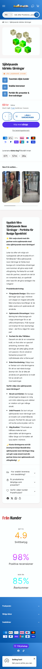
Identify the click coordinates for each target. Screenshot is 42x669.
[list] (21, 187)
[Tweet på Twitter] (11, 498)
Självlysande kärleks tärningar (20, 22)
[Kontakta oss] (32, 6)
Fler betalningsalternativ (21, 130)
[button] (3, 6)
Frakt (13, 108)
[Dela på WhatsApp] (15, 498)
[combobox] (27, 15)
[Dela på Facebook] (7, 498)
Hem (6, 22)
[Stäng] (34, 658)
